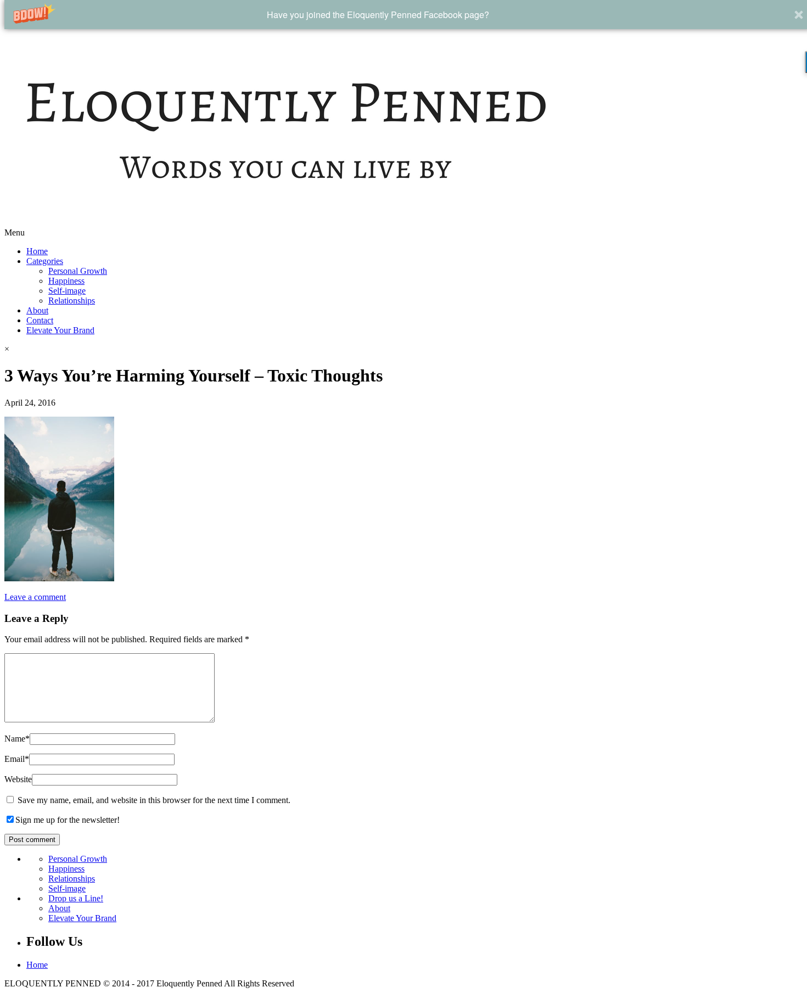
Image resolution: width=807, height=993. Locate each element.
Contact (39, 320)
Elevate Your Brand (60, 330)
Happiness (66, 280)
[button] (378, 14)
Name (17, 738)
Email (16, 759)
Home (37, 251)
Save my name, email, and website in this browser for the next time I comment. (154, 800)
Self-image (67, 290)
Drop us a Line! (75, 898)
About (37, 310)
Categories (44, 261)
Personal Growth (77, 271)
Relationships (71, 300)
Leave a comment (35, 597)
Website (18, 779)
